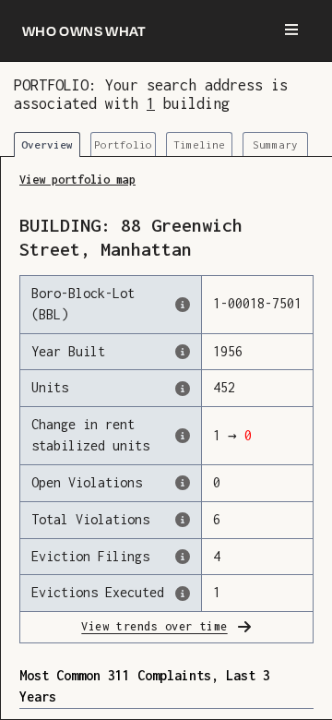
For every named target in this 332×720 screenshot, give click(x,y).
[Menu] (291, 30)
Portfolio (123, 144)
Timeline (199, 144)
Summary (275, 144)
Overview (47, 144)
